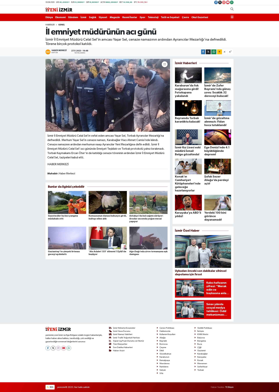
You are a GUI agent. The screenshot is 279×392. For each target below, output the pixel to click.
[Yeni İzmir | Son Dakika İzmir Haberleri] (58, 9)
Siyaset (103, 17)
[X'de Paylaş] (208, 51)
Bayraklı (163, 341)
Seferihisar (202, 367)
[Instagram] (58, 348)
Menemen (202, 363)
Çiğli (199, 347)
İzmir (83, 17)
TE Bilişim (229, 387)
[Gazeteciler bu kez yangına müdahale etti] (67, 202)
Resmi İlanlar (129, 17)
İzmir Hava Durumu (121, 331)
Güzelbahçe (165, 354)
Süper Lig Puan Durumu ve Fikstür (128, 341)
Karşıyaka (201, 357)
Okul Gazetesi (199, 17)
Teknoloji (153, 17)
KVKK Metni (202, 334)
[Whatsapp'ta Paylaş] (213, 51)
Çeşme (163, 347)
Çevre (185, 17)
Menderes (165, 363)
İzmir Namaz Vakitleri (122, 334)
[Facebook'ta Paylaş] (203, 51)
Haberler (50, 25)
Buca (199, 344)
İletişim (200, 331)
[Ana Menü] (232, 17)
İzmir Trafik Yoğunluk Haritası (126, 338)
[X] (53, 348)
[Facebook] (47, 348)
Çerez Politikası (167, 328)
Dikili (162, 351)
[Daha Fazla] (219, 51)
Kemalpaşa (165, 360)
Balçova (201, 338)
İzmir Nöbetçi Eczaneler (124, 328)
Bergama (201, 341)
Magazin (115, 17)
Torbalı (200, 370)
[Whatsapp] (68, 348)
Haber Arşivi (119, 351)
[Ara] (232, 9)
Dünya (49, 17)
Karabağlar (202, 354)
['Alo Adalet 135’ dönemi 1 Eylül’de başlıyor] (108, 238)
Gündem (73, 17)
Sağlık (92, 17)
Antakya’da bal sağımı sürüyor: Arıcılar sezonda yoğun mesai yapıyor (146, 218)
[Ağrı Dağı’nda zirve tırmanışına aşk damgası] (148, 238)
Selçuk (163, 370)
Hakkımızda (165, 331)
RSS (51, 387)
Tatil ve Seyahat (170, 17)
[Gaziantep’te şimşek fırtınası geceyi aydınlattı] (67, 238)
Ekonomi (60, 17)
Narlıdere (164, 367)
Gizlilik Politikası (204, 328)
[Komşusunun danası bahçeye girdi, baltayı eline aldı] (108, 202)
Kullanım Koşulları (167, 334)
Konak (200, 360)
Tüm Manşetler (120, 344)
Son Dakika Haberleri (123, 347)
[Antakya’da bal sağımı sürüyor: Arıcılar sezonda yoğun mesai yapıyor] (148, 202)
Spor (142, 17)
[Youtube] (63, 348)
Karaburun (164, 357)
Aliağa (163, 338)
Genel (61, 25)
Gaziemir (201, 351)
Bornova (164, 344)
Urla (161, 373)
